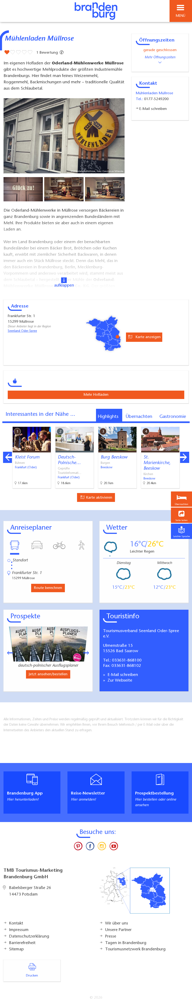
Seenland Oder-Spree (22, 331)
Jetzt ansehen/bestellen (48, 674)
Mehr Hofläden (96, 395)
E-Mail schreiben (122, 675)
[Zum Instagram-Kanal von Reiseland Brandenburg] (102, 847)
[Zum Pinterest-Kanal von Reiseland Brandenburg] (78, 847)
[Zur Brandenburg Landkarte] (135, 893)
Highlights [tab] (108, 416)
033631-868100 (126, 660)
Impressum (19, 930)
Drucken (32, 975)
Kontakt (16, 923)
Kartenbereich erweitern (162, 423)
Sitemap (16, 949)
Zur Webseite (119, 681)
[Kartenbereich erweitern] (185, 424)
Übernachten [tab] (139, 416)
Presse (110, 936)
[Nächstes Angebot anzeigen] (184, 457)
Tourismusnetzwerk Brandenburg (135, 949)
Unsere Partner (118, 930)
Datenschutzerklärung (29, 936)
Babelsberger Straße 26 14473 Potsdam (30, 891)
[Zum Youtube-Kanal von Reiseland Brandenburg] (113, 847)
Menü (180, 16)
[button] (181, 515)
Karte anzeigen (147, 337)
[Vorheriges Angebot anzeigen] (7, 457)
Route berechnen (48, 588)
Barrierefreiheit (22, 943)
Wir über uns (116, 923)
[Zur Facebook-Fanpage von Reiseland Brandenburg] (90, 847)
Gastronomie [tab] (172, 416)
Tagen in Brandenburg (125, 943)
